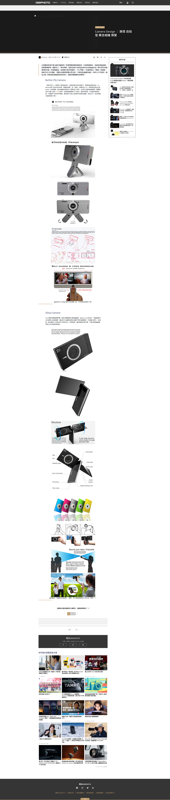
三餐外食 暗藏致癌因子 (45, 739)
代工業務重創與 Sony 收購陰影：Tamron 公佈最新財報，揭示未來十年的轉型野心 (73, 695)
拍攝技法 (55, 2)
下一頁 (77, 613)
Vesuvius (44, 57)
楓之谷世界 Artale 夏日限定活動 (94, 671)
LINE (97, 57)
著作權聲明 (80, 793)
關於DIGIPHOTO (60, 793)
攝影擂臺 (95, 2)
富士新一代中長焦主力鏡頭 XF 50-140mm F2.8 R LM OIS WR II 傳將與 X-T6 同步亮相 (50, 763)
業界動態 (71, 2)
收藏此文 (67, 57)
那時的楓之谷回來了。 (45, 694)
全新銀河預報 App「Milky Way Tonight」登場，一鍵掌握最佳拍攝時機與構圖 (50, 718)
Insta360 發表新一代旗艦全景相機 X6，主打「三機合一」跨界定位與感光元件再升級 (73, 740)
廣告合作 (71, 793)
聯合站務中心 (110, 793)
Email (104, 57)
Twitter (101, 57)
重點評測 (79, 2)
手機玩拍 (87, 2)
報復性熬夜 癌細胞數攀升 (92, 716)
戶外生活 (63, 2)
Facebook (94, 57)
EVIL (77, 629)
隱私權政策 (90, 793)
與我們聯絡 (99, 793)
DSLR (69, 629)
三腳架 (57, 92)
